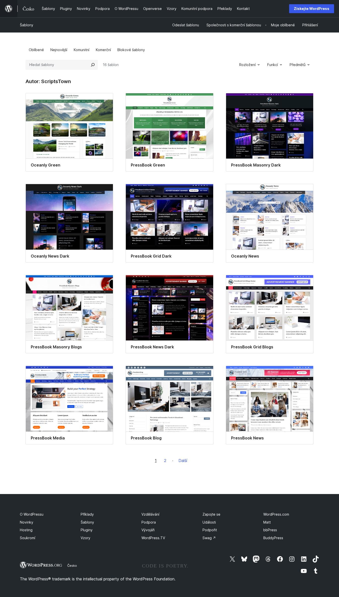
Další (182, 460)
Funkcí (272, 65)
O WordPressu (31, 514)
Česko (72, 565)
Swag (209, 538)
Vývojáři (148, 530)
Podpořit (210, 530)
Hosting (26, 530)
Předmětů (297, 65)
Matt (267, 522)
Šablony (26, 25)
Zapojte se (211, 514)
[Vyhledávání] (93, 65)
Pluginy (87, 530)
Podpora (148, 522)
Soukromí (27, 538)
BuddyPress (273, 538)
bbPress (270, 530)
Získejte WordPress (311, 8)
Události (209, 522)
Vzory (85, 538)
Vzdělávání (150, 514)
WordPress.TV (153, 538)
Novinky (26, 522)
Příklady (87, 514)
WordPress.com (276, 514)
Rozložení (247, 65)
